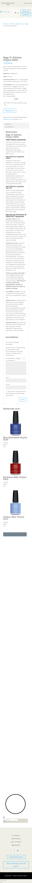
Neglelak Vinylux (19, 24)
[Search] (4, 822)
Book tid (25, 11)
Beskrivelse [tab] (8, 124)
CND (20, 119)
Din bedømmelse (11, 358)
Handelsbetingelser (16, 857)
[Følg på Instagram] (17, 850)
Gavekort (25, 14)
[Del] (4, 880)
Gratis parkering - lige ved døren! (16, 864)
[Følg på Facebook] (14, 850)
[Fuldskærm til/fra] (2, 880)
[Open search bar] (4, 817)
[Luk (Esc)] (5, 880)
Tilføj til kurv (9, 111)
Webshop (5, 24)
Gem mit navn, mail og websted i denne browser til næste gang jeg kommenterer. (16, 393)
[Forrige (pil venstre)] (0, 882)
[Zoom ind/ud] (0, 880)
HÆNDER (11, 24)
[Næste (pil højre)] (2, 882)
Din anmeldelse (10, 360)
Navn (8, 377)
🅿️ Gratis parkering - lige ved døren (8, 4)
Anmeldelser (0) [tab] (9, 127)
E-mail (8, 384)
